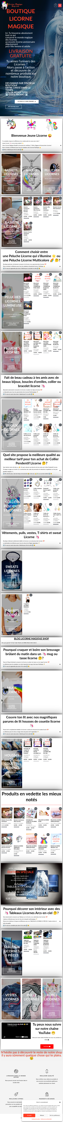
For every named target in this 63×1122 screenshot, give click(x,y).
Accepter (29, 1115)
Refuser (42, 1115)
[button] (60, 1102)
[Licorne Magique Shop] (13, 5)
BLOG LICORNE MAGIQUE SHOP (31, 639)
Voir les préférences (55, 1115)
